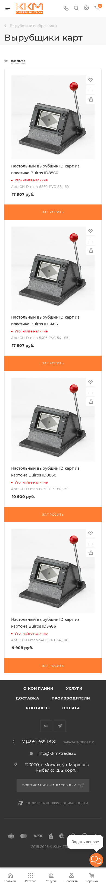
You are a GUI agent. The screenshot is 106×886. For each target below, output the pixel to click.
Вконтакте (46, 726)
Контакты (38, 708)
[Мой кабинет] (86, 8)
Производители (71, 698)
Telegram (60, 726)
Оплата (71, 708)
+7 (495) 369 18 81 (38, 742)
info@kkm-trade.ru (57, 753)
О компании (38, 688)
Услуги (74, 688)
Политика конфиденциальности (57, 803)
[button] (96, 860)
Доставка (27, 698)
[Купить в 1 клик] (90, 99)
